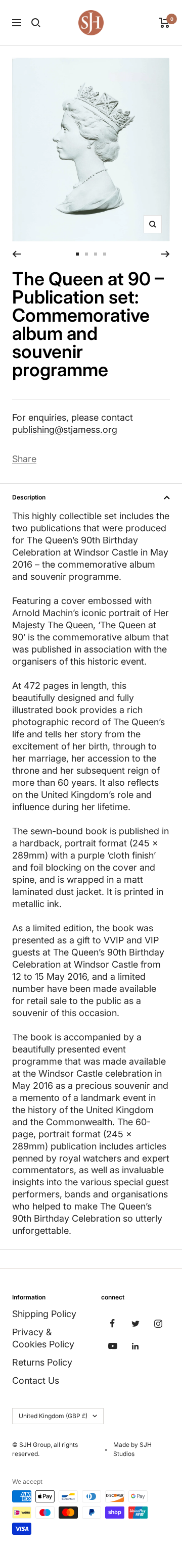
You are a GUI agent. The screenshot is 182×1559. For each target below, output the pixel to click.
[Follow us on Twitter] (135, 1323)
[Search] (35, 22)
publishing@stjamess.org (64, 429)
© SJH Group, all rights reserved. (45, 1449)
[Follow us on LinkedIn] (135, 1346)
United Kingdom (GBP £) (53, 1416)
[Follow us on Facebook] (112, 1323)
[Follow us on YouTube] (112, 1346)
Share (24, 459)
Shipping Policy (44, 1314)
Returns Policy (42, 1362)
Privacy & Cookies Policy (43, 1338)
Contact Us (35, 1380)
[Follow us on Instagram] (158, 1323)
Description (29, 497)
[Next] (165, 254)
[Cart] (164, 23)
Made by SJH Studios (132, 1449)
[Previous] (16, 254)
